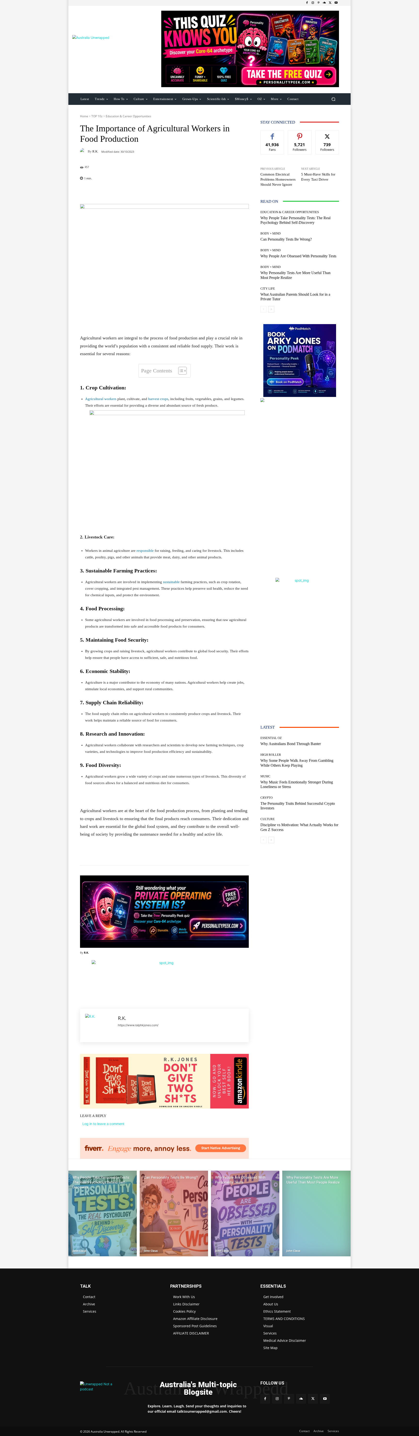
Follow (300, 134)
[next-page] (271, 309)
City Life (267, 288)
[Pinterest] (319, 3)
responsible (145, 551)
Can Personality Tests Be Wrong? (286, 239)
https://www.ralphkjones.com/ (138, 1025)
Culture (267, 819)
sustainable (171, 582)
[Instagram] (313, 3)
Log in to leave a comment (103, 1124)
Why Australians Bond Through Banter (290, 744)
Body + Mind (270, 233)
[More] (196, 192)
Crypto (266, 797)
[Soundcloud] (324, 3)
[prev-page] (263, 309)
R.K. (95, 151)
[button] (333, 99)
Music (265, 776)
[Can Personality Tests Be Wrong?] (174, 1213)
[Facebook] (307, 3)
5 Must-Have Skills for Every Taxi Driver (318, 176)
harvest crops (157, 399)
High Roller (270, 754)
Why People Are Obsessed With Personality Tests (298, 256)
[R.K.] (84, 151)
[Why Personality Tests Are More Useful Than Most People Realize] (316, 1213)
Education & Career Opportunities (128, 116)
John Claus (79, 1250)
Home (84, 116)
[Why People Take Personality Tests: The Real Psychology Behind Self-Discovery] (102, 1213)
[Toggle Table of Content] (180, 371)
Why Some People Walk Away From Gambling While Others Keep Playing (296, 762)
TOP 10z (97, 116)
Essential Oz (271, 737)
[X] (330, 3)
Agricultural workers (100, 399)
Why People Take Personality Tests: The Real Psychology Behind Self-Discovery (295, 220)
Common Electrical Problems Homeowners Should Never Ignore (278, 179)
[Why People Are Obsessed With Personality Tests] (245, 1213)
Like (272, 134)
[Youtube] (336, 3)
